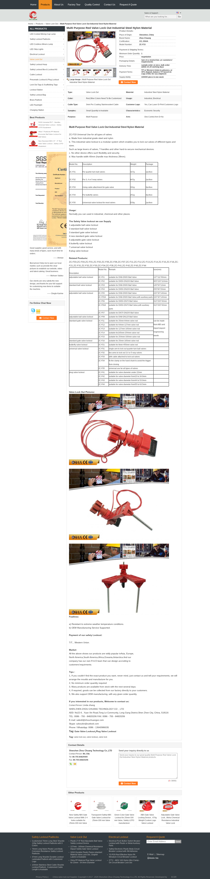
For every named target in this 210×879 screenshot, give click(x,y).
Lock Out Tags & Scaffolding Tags (44, 85)
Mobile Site (153, 858)
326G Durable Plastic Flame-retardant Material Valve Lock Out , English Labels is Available (86, 854)
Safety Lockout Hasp (38, 64)
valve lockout (92, 737)
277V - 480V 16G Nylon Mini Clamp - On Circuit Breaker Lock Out (124, 861)
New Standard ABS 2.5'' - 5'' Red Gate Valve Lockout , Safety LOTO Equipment (50, 143)
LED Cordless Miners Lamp (41, 44)
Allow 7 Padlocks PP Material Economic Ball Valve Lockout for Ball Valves (49, 134)
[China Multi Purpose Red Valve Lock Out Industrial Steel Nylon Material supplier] (91, 48)
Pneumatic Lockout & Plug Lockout (44, 80)
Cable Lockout (36, 75)
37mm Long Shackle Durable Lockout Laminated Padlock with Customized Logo (47, 859)
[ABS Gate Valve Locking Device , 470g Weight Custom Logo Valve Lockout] (147, 805)
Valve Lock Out (52, 24)
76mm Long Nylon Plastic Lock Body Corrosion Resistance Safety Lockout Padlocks (47, 851)
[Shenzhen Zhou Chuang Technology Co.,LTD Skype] (70, 764)
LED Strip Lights (36, 49)
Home (33, 4)
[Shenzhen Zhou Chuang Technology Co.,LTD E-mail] (75, 764)
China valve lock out (61, 877)
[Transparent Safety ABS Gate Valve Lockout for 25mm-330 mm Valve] (101, 805)
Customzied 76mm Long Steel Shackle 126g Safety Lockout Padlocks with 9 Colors (48, 843)
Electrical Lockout (37, 54)
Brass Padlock (36, 100)
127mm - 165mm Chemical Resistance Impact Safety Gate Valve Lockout (86, 848)
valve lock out (79, 737)
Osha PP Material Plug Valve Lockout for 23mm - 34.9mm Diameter (85, 861)
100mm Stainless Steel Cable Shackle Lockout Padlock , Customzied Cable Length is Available (48, 867)
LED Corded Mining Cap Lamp (43, 34)
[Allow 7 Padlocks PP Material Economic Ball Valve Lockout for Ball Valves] (33, 134)
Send (178, 841)
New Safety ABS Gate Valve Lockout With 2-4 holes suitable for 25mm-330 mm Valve (78, 819)
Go (179, 17)
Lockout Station (36, 90)
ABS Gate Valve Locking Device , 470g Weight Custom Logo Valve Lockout (147, 819)
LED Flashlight (36, 105)
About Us (58, 4)
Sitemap (160, 854)
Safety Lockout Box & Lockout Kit (43, 69)
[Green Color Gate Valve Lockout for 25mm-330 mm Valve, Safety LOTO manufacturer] (124, 805)
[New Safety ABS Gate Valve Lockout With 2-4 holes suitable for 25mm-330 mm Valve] (78, 805)
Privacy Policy (42, 877)
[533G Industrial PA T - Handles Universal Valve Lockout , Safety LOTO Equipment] (33, 124)
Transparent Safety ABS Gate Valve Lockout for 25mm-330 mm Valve (101, 817)
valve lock (103, 737)
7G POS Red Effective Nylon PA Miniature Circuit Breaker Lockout (123, 856)
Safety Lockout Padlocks (40, 39)
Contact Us (109, 4)
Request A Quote (128, 4)
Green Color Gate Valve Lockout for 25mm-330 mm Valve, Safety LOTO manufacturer (124, 819)
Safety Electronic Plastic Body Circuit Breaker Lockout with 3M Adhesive (124, 850)
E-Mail (150, 854)
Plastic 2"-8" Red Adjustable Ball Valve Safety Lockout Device (86, 842)
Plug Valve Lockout (106, 731)
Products (45, 4)
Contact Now (130, 82)
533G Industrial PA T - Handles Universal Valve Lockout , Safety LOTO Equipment (49, 124)
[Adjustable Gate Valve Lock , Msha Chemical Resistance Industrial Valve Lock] (170, 805)
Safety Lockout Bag (38, 95)
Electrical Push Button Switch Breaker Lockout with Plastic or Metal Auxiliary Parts (124, 843)
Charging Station (37, 110)
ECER (173, 877)
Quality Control (92, 4)
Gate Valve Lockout (85, 731)
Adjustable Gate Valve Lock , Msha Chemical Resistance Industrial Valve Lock (170, 819)
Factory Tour (74, 4)
